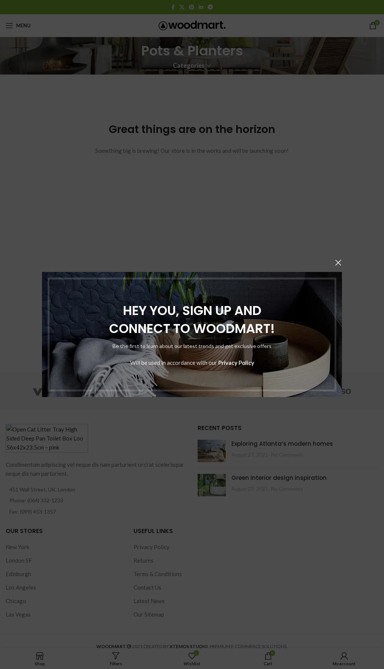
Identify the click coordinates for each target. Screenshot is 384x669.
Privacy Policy (236, 362)
